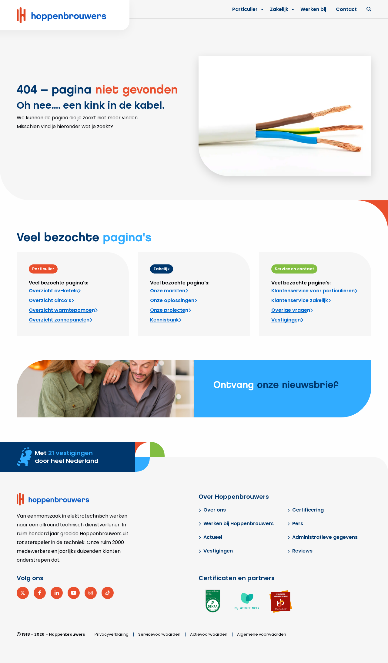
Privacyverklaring (112, 634)
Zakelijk (279, 9)
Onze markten (167, 290)
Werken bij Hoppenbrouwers (238, 523)
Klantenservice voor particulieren (313, 290)
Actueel (212, 537)
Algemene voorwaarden (261, 634)
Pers (297, 523)
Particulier (245, 9)
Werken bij (313, 9)
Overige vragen (290, 310)
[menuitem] (280, 9)
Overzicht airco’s (50, 300)
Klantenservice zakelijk (299, 300)
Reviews (302, 550)
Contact (346, 9)
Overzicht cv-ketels (53, 290)
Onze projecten (169, 310)
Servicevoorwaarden (159, 634)
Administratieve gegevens (325, 537)
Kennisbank (164, 319)
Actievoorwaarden (208, 634)
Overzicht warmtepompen (62, 310)
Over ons (214, 509)
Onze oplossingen (172, 300)
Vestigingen (286, 319)
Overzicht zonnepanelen (59, 319)
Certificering (308, 509)
